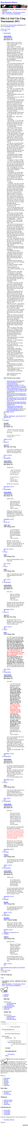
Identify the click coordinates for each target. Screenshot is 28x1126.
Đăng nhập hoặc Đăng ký (9, 2)
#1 (4, 413)
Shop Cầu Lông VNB (9, 1006)
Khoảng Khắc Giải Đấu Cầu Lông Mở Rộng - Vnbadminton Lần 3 (16, 387)
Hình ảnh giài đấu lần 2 (12, 410)
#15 (5, 850)
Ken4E (6, 902)
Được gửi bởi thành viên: (8, 1029)
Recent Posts (10, 1004)
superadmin (7, 26)
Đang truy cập (10, 1017)
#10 (5, 628)
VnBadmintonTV (8, 1007)
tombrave (6, 416)
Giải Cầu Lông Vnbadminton (16, 25)
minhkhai (6, 932)
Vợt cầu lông (7, 1110)
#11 (5, 670)
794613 (6, 855)
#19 (5, 931)
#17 (5, 897)
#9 (4, 610)
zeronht (5, 439)
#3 (4, 456)
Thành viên (6, 1009)
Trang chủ (6, 994)
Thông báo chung (8, 1100)
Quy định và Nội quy (9, 1119)
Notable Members (11, 1016)
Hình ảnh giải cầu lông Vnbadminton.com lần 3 (13, 384)
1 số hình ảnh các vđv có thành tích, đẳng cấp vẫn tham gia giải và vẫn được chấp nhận (17, 391)
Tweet (2, 977)
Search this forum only (15, 1042)
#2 (4, 440)
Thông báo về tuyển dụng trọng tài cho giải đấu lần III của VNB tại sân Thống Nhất (16, 403)
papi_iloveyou (19, 416)
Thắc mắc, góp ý (8, 1101)
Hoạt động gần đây (11, 1019)
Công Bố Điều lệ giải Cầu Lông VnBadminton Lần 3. (15, 407)
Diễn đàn (6, 996)
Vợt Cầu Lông (7, 1094)
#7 (4, 565)
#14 (5, 799)
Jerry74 (6, 445)
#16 (5, 866)
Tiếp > (6, 30)
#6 (4, 550)
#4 (4, 488)
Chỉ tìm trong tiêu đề (15, 1026)
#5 (4, 520)
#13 (5, 781)
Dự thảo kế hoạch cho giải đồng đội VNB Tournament (15, 381)
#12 (5, 755)
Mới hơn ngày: (5, 1036)
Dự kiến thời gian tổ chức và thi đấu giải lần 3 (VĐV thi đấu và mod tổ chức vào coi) (17, 399)
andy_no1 (7, 525)
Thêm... (7, 1055)
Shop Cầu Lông (8, 1091)
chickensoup (12, 416)
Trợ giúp (6, 1102)
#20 (5, 965)
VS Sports (6, 1092)
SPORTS (7, 918)
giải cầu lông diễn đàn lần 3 (13, 409)
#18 (5, 913)
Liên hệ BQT (7, 1104)
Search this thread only (15, 1040)
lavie (5, 555)
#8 (4, 580)
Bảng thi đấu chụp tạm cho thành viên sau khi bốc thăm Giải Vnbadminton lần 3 (16, 395)
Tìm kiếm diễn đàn (11, 1003)
